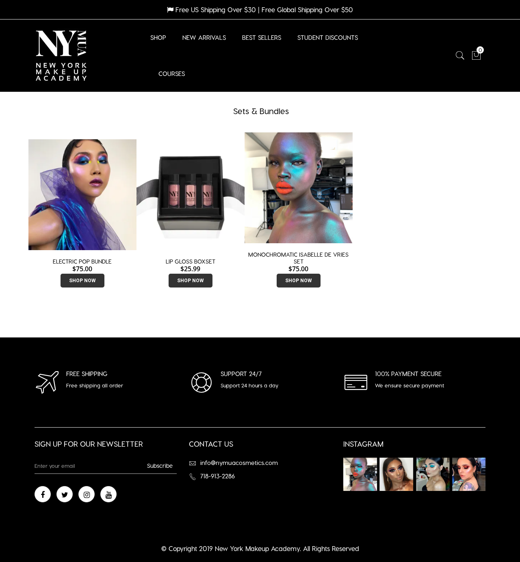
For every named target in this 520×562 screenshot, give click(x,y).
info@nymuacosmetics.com (239, 462)
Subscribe (160, 465)
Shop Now (82, 280)
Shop (158, 37)
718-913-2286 (217, 476)
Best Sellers (261, 37)
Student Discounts (327, 37)
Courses (171, 73)
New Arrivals (204, 37)
